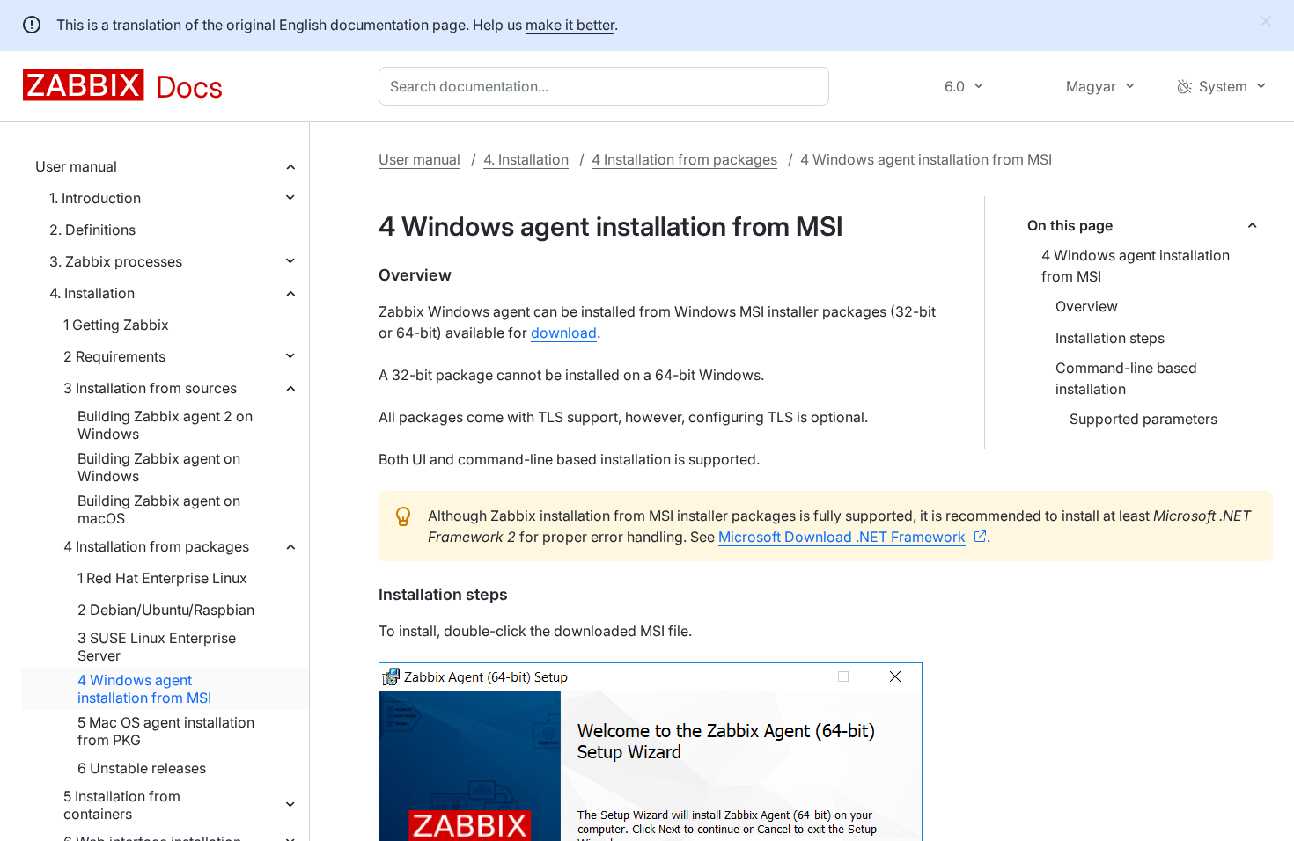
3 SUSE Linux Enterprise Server (156, 646)
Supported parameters (1143, 419)
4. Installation (92, 293)
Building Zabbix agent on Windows (158, 467)
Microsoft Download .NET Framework (842, 536)
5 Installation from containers (121, 805)
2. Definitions (92, 229)
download (564, 332)
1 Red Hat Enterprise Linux (162, 578)
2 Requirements (114, 356)
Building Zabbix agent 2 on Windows (165, 424)
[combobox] (607, 86)
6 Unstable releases (141, 768)
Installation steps (1110, 338)
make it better (570, 24)
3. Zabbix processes (115, 261)
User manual (76, 166)
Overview (1086, 306)
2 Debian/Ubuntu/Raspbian (165, 609)
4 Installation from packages (156, 546)
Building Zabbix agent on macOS (158, 509)
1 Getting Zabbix (116, 324)
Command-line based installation (1126, 378)
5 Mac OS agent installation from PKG (165, 731)
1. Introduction (95, 198)
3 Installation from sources (150, 388)
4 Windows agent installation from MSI (144, 688)
